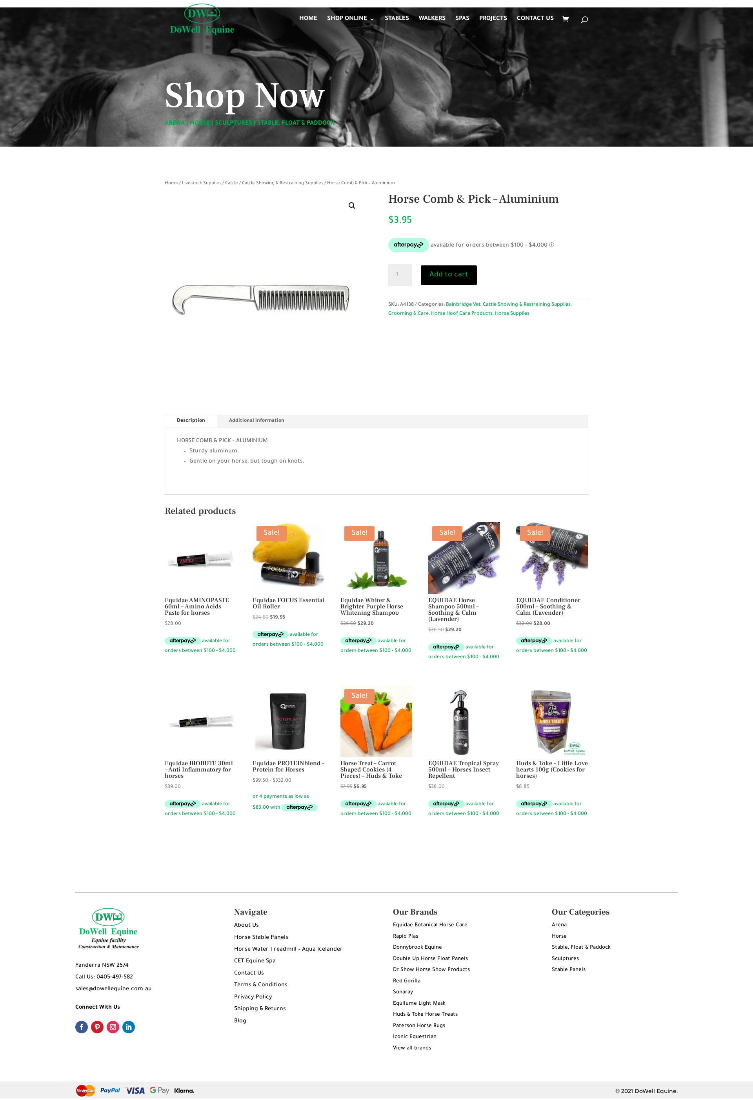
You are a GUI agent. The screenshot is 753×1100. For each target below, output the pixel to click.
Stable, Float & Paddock (581, 948)
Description (191, 421)
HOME (308, 19)
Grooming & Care (408, 314)
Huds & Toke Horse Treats (425, 1015)
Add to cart (448, 275)
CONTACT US (535, 19)
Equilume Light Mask (419, 1004)
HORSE (200, 123)
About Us (246, 926)
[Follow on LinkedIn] (128, 1027)
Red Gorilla (406, 981)
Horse (559, 937)
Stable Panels (569, 970)
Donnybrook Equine (417, 948)
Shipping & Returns (260, 1009)
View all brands (412, 1048)
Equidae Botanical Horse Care (430, 925)
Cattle (231, 183)
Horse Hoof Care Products (462, 314)
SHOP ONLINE (347, 19)
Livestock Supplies (201, 183)
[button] (352, 206)
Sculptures (565, 959)
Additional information (256, 421)
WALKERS (432, 19)
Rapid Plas (405, 937)
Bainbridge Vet (463, 305)
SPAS (462, 19)
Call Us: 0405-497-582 (104, 978)
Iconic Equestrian (415, 1037)
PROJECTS (493, 19)
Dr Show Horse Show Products (431, 970)
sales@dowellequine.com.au (113, 989)
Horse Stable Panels (261, 938)
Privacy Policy (253, 998)
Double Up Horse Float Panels (430, 959)
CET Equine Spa (255, 961)
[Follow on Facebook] (81, 1027)
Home (171, 183)
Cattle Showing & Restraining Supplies (282, 183)
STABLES (397, 19)
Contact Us (249, 974)
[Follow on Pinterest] (97, 1027)
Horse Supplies (512, 314)
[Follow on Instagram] (113, 1027)
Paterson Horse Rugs (419, 1026)
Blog (240, 1021)
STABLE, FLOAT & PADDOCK (296, 123)
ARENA (175, 123)
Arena (559, 925)
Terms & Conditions (260, 985)
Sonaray (403, 992)
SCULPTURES (233, 123)
